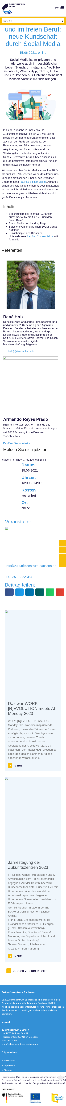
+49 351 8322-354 (19, 577)
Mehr (18, 765)
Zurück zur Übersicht (30, 971)
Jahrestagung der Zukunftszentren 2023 (28, 865)
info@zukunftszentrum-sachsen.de (20, 1044)
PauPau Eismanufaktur (33, 181)
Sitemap (8, 1070)
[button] (9, 592)
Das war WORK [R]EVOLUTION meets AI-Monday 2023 (32, 708)
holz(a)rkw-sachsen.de (21, 351)
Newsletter (9, 1060)
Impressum (9, 1065)
